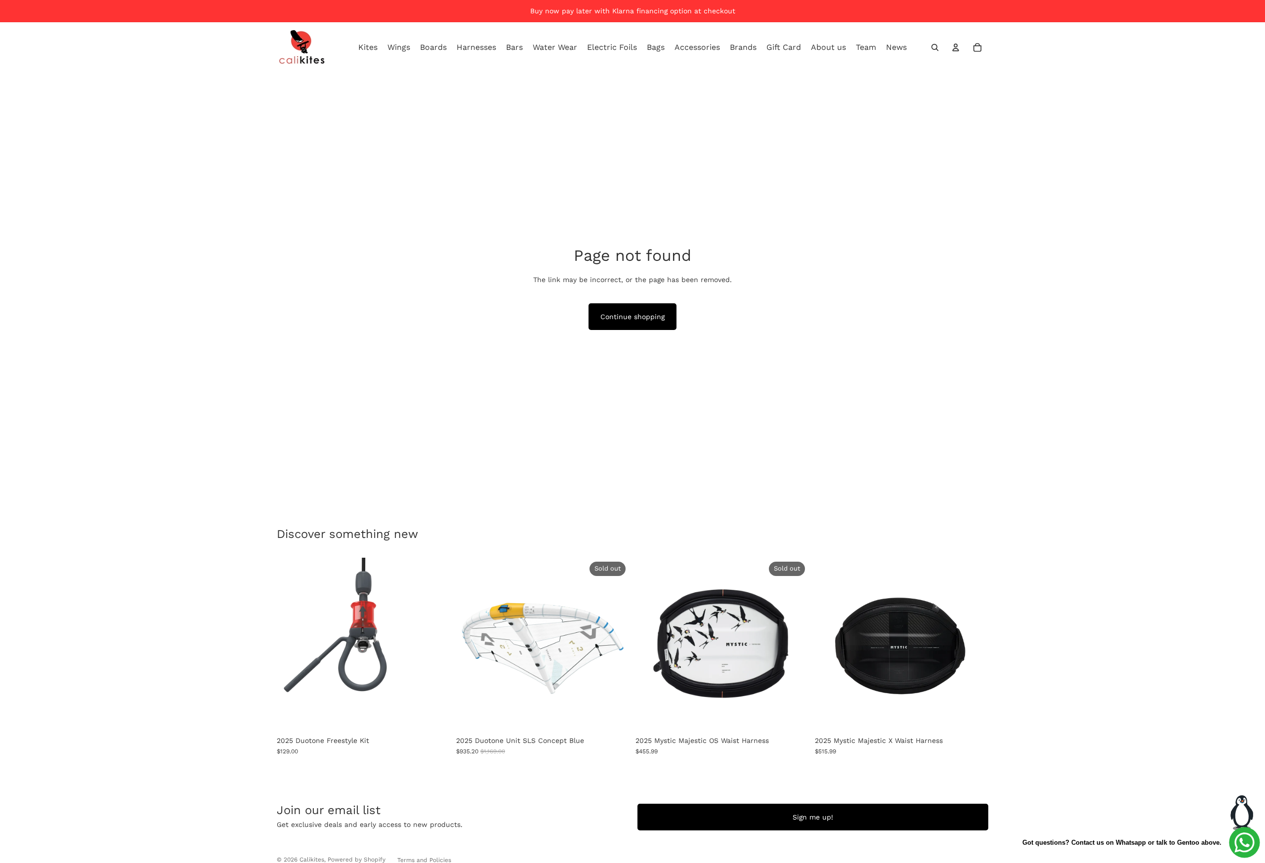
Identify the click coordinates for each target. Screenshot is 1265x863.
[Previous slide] (471, 644)
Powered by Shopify (356, 859)
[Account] (956, 47)
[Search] (935, 47)
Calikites (311, 859)
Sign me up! (813, 817)
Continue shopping (632, 317)
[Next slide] (615, 644)
